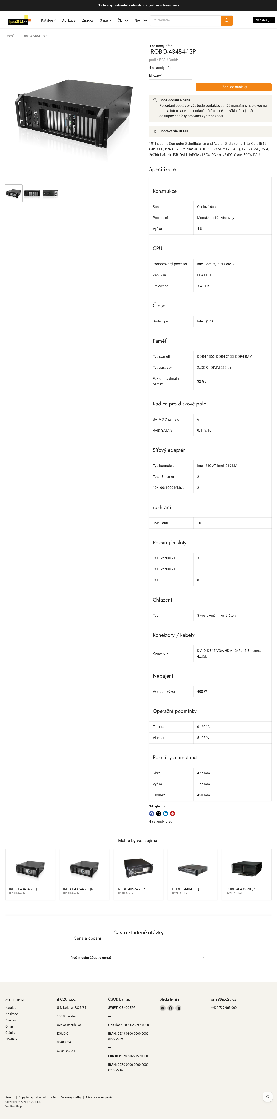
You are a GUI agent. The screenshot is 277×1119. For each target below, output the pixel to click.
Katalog (47, 20)
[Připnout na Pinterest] (172, 813)
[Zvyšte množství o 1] (186, 85)
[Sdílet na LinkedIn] (165, 813)
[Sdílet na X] (158, 813)
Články (123, 20)
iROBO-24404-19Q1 (186, 889)
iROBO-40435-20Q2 (240, 889)
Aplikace (69, 20)
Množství (155, 75)
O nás (104, 20)
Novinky (141, 20)
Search (9, 1097)
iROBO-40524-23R (131, 889)
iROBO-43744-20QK (78, 889)
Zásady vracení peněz (99, 1097)
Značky (87, 20)
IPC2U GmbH (168, 60)
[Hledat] (227, 21)
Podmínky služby (70, 1097)
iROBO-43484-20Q (23, 889)
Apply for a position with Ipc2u (37, 1097)
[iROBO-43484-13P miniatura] (13, 193)
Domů (10, 36)
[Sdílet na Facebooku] (151, 813)
